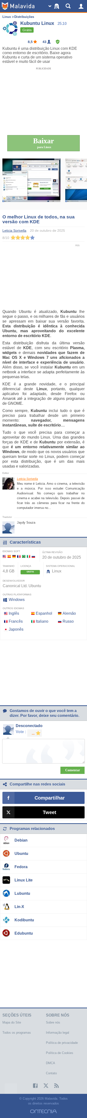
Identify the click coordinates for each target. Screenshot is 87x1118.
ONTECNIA (43, 1111)
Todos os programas (16, 1032)
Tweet (49, 812)
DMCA (50, 1063)
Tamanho (8, 566)
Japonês (16, 629)
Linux (6, 17)
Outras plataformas (17, 594)
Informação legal (57, 1032)
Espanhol (44, 613)
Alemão (69, 613)
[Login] (81, 6)
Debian (21, 840)
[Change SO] (54, 6)
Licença (26, 566)
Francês (16, 621)
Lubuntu (22, 893)
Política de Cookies (59, 1053)
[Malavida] (18, 6)
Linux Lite (23, 880)
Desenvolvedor (14, 580)
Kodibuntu (24, 920)
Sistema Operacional (60, 566)
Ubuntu (21, 853)
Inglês (14, 613)
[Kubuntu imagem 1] (31, 184)
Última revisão (52, 552)
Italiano (42, 621)
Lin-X (19, 907)
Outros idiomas (13, 608)
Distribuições (24, 17)
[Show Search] (69, 6)
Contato (51, 1073)
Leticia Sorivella (27, 479)
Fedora (21, 867)
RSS (54, 1085)
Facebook (32, 1085)
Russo (68, 621)
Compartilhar (50, 798)
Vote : (21, 732)
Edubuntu (23, 933)
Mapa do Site (11, 1022)
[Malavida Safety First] (57, 42)
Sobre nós (53, 1022)
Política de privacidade (62, 1043)
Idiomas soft (11, 551)
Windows (17, 600)
